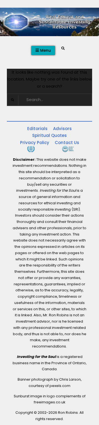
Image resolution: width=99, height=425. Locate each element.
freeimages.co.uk (49, 402)
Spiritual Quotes (49, 135)
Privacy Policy (34, 142)
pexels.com (60, 385)
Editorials (37, 128)
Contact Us (67, 142)
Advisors (62, 128)
